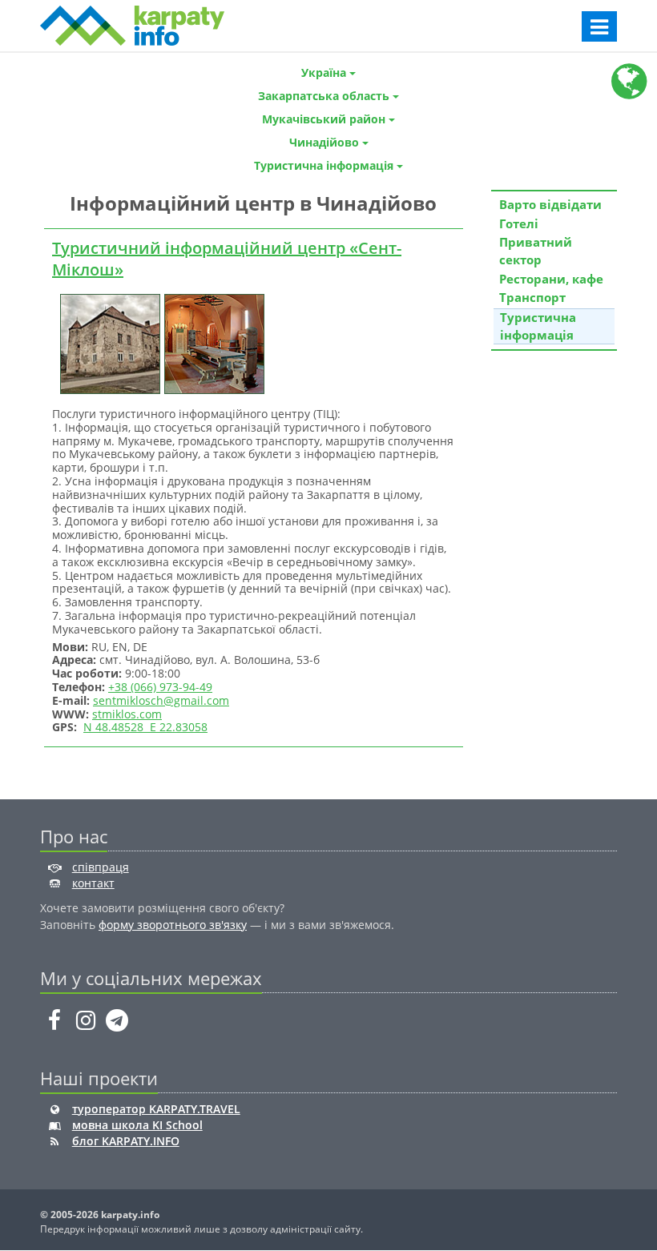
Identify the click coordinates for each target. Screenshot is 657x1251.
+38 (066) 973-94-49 (160, 686)
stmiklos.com (127, 714)
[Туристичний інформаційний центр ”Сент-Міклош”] (108, 342)
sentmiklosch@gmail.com (161, 700)
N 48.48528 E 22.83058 (145, 726)
